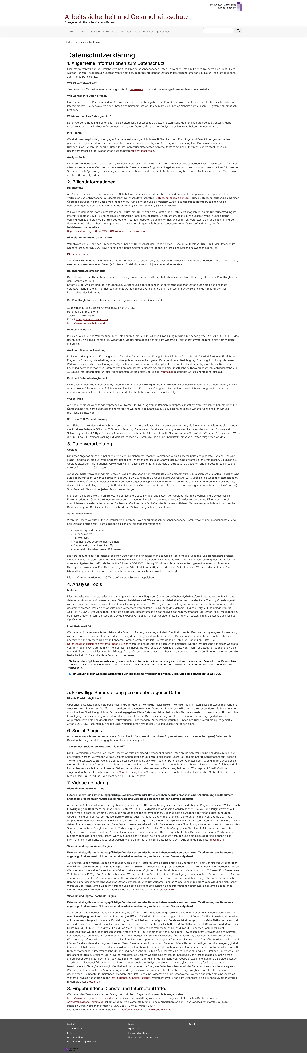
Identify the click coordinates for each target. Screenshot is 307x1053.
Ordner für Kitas (121, 31)
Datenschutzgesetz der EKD (173, 197)
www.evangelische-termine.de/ (85, 1001)
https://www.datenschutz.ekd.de (86, 323)
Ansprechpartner (90, 31)
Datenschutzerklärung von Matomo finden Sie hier (97, 643)
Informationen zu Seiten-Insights (130, 977)
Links (106, 31)
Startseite (72, 31)
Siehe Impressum (78, 254)
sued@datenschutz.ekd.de (92, 319)
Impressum (136, 89)
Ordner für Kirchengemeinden (152, 31)
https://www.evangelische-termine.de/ (90, 998)
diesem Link (217, 839)
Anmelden (193, 1024)
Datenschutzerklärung (138, 1033)
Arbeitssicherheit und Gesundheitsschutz (127, 17)
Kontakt (131, 1024)
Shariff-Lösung (128, 772)
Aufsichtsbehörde (141, 150)
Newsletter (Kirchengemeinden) (143, 1037)
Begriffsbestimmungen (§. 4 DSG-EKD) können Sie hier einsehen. (106, 231)
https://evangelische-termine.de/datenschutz (145, 1009)
